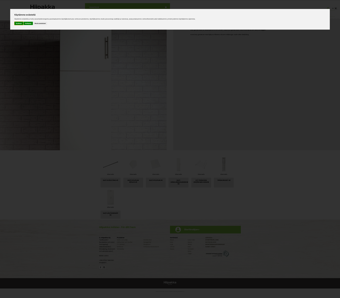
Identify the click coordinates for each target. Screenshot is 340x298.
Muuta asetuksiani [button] (40, 23)
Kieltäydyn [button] (28, 23)
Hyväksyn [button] (19, 23)
